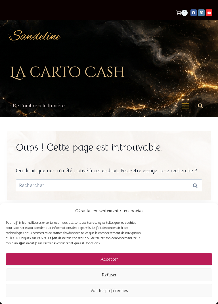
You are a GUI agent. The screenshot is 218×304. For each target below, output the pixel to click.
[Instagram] (201, 12)
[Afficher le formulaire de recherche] (200, 106)
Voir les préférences (109, 290)
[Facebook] (193, 12)
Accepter (109, 259)
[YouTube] (209, 12)
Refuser (109, 275)
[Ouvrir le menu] (185, 106)
